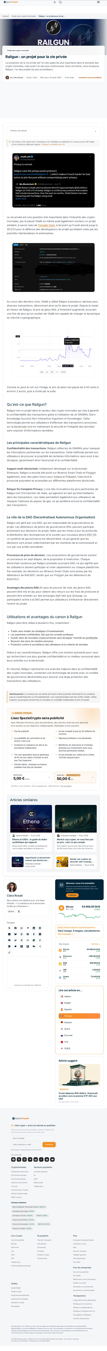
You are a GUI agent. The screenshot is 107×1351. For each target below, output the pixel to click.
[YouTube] (52, 1159)
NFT (12, 1258)
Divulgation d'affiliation (82, 1315)
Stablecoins (38, 1186)
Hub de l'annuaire (44, 1240)
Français (68, 1016)
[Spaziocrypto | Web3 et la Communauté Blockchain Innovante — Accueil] (33, 1118)
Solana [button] (58, 476)
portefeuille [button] (92, 637)
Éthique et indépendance (83, 1308)
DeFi (35, 1179)
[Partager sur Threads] (21, 934)
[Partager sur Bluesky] (15, 934)
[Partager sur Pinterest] (27, 934)
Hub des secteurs (41, 1172)
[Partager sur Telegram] (27, 928)
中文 (66, 1042)
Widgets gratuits (79, 1255)
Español (67, 1009)
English (67, 1003)
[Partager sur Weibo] (15, 940)
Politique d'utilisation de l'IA (53, 144)
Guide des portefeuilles (20, 1295)
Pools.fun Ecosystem (23, 1224)
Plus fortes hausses (18, 1175)
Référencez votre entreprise (84, 1279)
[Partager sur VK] (39, 934)
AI (34, 1175)
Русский (68, 1035)
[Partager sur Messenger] (9, 946)
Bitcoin (14, 1244)
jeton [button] (48, 309)
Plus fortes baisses (18, 1179)
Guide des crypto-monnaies (24, 16)
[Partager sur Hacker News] (9, 934)
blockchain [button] (20, 426)
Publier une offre (79, 1283)
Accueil (6, 16)
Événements (42, 1258)
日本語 (67, 1048)
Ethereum (15, 1247)
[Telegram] (30, 1159)
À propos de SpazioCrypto (83, 1240)
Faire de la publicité (80, 1272)
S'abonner (72, 895)
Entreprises (41, 1244)
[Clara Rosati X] (19, 911)
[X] (19, 1159)
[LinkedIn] (35, 1159)
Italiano (67, 996)
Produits (40, 1251)
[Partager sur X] (9, 928)
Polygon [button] (91, 472)
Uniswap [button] (77, 595)
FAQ (74, 1247)
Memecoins (38, 1183)
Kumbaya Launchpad (23, 1211)
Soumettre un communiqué (84, 1290)
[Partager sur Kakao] (15, 946)
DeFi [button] (58, 595)
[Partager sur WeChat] (33, 946)
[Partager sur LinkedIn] (33, 928)
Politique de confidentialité (40, 1341)
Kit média (77, 1276)
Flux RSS (76, 1262)
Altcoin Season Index (19, 1194)
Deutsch (68, 1022)
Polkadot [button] (71, 476)
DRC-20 (44, 1224)
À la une (14, 1186)
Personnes (41, 1247)
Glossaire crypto (17, 1303)
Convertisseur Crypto (19, 1190)
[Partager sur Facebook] (15, 928)
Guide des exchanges (19, 1299)
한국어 (67, 1029)
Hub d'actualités (17, 1240)
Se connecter (66, 786)
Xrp (12, 1251)
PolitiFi (42, 1215)
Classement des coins (19, 1172)
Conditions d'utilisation (20, 1341)
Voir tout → (95, 944)
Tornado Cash (46, 225)
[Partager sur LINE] (9, 940)
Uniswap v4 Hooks (23, 1215)
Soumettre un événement (83, 1287)
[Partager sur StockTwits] (39, 940)
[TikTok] (41, 1159)
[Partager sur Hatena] (21, 946)
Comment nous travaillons (90, 77)
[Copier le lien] (9, 952)
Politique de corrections (82, 1304)
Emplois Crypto (43, 1255)
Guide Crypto (16, 1292)
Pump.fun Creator (22, 1228)
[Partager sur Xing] (21, 940)
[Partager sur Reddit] (39, 928)
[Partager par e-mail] (27, 940)
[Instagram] (24, 1159)
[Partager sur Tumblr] (33, 934)
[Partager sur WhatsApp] (21, 928)
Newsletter (15, 1306)
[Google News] (47, 1159)
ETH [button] (13, 229)
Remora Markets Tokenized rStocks (29, 1207)
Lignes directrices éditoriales (84, 1300)
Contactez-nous (79, 1244)
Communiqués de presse (21, 1266)
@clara (11, 911)
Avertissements (79, 1258)
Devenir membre (80, 1251)
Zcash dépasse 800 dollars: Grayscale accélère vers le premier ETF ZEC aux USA (78, 1096)
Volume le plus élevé (19, 1183)
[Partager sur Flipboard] (27, 946)
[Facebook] (13, 1159)
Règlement (64, 1089)
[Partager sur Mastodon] (33, 940)
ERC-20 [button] (91, 534)
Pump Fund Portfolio (23, 1220)
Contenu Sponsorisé (81, 1318)
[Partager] (39, 946)
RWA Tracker (16, 1197)
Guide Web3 (16, 1288)
